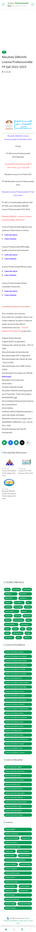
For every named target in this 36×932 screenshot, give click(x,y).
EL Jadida (18, 603)
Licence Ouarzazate (11, 882)
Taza (18, 637)
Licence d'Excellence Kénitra (14, 691)
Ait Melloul (16, 589)
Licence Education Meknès (14, 797)
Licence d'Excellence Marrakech (15, 700)
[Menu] (22, 929)
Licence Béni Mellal (11, 838)
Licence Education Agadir (13, 767)
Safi (22, 629)
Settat (7, 633)
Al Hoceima (27, 589)
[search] (32, 4)
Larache (17, 616)
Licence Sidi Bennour (12, 899)
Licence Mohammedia (12, 873)
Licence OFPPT (10, 877)
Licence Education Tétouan (14, 815)
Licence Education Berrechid (14, 771)
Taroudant (8, 637)
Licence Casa (26, 838)
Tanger (28, 633)
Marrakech (27, 616)
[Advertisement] (18, 31)
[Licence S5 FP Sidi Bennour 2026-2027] (26, 462)
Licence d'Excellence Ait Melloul (15, 656)
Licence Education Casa (13, 776)
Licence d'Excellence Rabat (14, 726)
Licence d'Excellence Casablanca (16, 665)
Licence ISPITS (24, 856)
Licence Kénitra (25, 864)
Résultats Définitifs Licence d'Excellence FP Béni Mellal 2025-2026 (9, 495)
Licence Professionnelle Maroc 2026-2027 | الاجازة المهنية (18, 920)
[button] (10, 442)
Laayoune (8, 616)
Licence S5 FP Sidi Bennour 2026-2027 (26, 472)
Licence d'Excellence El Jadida (15, 669)
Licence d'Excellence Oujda (14, 722)
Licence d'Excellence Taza (13, 748)
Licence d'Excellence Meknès (14, 704)
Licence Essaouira (11, 842)
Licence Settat (9, 895)
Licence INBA (9, 856)
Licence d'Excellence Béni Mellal (16, 661)
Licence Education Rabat (13, 811)
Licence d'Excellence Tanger (14, 744)
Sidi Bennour (17, 633)
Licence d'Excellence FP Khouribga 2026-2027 (9, 473)
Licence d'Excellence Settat (14, 735)
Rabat (15, 629)
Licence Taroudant (25, 904)
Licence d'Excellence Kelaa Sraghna (17, 682)
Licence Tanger (10, 904)
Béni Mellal (8, 598)
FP (4, 52)
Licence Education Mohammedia (15, 802)
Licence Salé (24, 891)
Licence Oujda (10, 886)
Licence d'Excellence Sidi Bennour (16, 739)
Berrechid (23, 594)
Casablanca (23, 598)
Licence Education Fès (12, 784)
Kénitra (24, 611)
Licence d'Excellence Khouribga (15, 687)
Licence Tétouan (10, 908)
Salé (28, 629)
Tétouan (27, 637)
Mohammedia (18, 620)
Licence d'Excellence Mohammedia (16, 709)
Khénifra (28, 607)
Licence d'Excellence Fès (13, 678)
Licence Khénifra (10, 864)
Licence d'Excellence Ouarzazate (16, 717)
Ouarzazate (24, 624)
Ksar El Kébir (9, 611)
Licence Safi (9, 891)
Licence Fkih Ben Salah (12, 847)
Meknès (7, 620)
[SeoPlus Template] (8, 918)
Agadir (7, 589)
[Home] (6, 929)
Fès (28, 603)
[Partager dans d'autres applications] (27, 442)
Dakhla (7, 603)
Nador (28, 620)
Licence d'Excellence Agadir (14, 652)
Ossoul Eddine (10, 624)
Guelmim (8, 607)
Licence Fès (9, 851)
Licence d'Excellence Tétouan (15, 752)
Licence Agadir (10, 829)
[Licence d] (10, 462)
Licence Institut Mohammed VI (15, 860)
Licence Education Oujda (13, 806)
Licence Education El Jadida (14, 780)
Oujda (7, 629)
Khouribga (18, 607)
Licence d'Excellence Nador (14, 713)
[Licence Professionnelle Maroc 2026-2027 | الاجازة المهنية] (18, 4)
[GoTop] (30, 929)
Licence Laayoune (11, 869)
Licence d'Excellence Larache (15, 696)
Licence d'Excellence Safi (13, 731)
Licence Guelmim (23, 851)
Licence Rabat (24, 886)
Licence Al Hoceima (11, 834)
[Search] (14, 929)
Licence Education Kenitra (13, 789)
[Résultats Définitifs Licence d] (10, 482)
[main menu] (3, 4)
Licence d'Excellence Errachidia (15, 674)
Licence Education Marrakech (15, 793)
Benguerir (8, 594)
